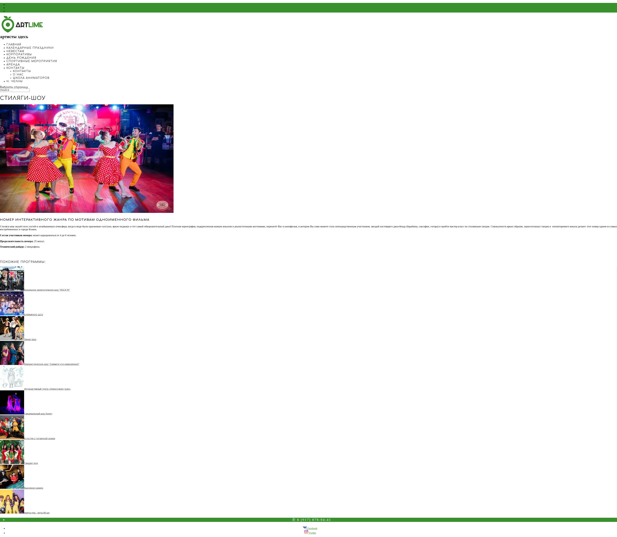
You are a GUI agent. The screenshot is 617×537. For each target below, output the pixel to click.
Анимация (311, 7)
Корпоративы (19, 54)
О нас (18, 74)
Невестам (15, 51)
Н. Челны (14, 81)
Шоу (311, 4)
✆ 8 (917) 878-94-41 (311, 520)
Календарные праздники (30, 47)
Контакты (15, 68)
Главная (13, 44)
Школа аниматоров (31, 78)
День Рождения (21, 57)
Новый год (312, 11)
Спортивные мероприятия (31, 61)
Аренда (13, 64)
